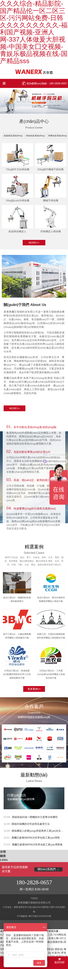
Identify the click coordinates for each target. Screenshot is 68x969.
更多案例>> (34, 688)
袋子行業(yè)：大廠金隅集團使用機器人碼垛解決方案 (17, 636)
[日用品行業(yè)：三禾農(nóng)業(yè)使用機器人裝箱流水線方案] (51, 655)
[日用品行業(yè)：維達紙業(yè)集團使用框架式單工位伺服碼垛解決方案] (17, 655)
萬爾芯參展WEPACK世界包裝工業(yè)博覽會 (37, 844)
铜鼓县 (58, 949)
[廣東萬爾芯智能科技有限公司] (34, 71)
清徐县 (49, 949)
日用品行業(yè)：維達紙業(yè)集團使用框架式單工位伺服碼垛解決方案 (17, 674)
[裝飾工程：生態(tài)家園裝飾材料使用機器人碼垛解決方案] (51, 619)
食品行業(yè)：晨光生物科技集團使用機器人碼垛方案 (51, 599)
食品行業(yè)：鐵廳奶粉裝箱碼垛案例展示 (17, 599)
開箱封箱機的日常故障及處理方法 (31, 823)
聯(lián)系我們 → (48, 869)
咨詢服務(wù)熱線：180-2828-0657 (46, 83)
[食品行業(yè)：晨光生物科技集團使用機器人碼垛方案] (51, 582)
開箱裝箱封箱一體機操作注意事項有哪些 (35, 817)
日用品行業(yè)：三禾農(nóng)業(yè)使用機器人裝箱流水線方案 (51, 674)
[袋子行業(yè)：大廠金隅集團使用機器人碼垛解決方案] (17, 619)
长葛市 (55, 952)
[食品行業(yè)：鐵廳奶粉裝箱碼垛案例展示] (17, 582)
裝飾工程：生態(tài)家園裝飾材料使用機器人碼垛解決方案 (51, 636)
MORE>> (14, 408)
